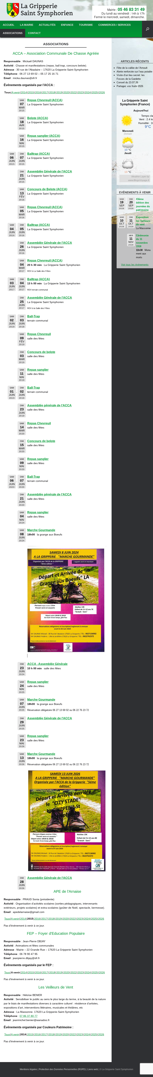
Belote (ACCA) (37, 118)
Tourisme (86, 24)
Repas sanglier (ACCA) (43, 135)
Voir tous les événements (135, 264)
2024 (88, 92)
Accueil (8, 24)
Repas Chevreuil (39, 334)
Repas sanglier (38, 369)
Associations (12, 33)
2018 (52, 92)
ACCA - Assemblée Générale (47, 664)
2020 (66, 92)
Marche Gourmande (41, 530)
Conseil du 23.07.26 (127, 82)
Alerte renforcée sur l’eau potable (134, 71)
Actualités (47, 24)
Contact (34, 33)
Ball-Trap (33, 316)
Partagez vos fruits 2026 (130, 86)
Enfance (67, 24)
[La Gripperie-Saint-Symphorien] (40, 10)
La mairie (26, 24)
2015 (31, 92)
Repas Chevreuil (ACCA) (44, 100)
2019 (59, 92)
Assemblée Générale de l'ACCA (49, 171)
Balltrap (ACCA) (38, 153)
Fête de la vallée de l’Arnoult (132, 67)
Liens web (93, 1069)
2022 (73, 92)
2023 (81, 92)
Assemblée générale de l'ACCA (49, 405)
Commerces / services (114, 24)
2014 (24, 92)
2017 (45, 92)
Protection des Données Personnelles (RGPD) (62, 1069)
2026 (102, 92)
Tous (7, 918)
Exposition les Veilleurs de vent (143, 221)
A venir (16, 92)
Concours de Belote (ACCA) (47, 189)
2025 (95, 92)
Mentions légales (28, 1069)
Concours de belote (41, 352)
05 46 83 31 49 (131, 9)
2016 (38, 92)
